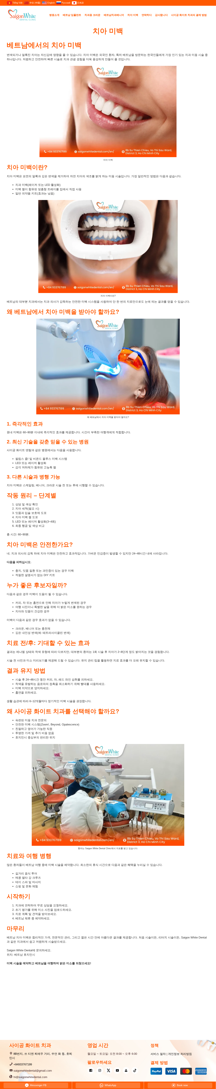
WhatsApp (110, 1085)
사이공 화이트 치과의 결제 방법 (189, 15)
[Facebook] (90, 1070)
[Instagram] (99, 1070)
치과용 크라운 (92, 15)
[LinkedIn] (126, 1070)
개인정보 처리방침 (180, 1054)
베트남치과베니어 (114, 15)
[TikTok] (134, 1070)
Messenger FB (37, 1085)
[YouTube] (117, 1070)
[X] (108, 1070)
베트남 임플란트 (72, 15)
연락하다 (147, 15)
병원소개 (54, 15)
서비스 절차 (158, 1054)
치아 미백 (132, 15)
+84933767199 (23, 1064)
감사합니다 (161, 15)
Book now (182, 1085)
